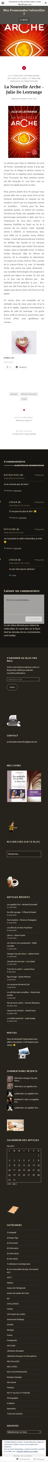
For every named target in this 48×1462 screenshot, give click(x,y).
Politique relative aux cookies (27, 1451)
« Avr (9, 1184)
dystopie (13, 394)
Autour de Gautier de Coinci (18, 1293)
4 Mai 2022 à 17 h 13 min (19, 505)
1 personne (17, 490)
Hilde (16, 1078)
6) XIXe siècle (12, 1259)
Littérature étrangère (15, 1351)
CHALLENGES (13, 1304)
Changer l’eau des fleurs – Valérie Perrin (23, 954)
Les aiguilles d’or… (31, 1086)
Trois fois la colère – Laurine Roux (20, 969)
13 (29, 1165)
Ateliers (10, 1283)
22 (39, 1170)
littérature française (29, 394)
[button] (17, 786)
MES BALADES (13, 1361)
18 (19, 1170)
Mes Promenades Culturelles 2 (24, 11)
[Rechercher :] (24, 854)
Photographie (12, 1398)
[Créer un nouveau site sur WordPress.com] (24, 3)
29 (39, 1175)
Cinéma (10, 1309)
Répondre (40, 475)
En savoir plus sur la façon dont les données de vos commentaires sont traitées (22, 632)
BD (8, 1298)
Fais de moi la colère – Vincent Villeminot (23, 1003)
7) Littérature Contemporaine (23, 76)
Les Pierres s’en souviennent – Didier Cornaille (22, 944)
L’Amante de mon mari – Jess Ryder (21, 961)
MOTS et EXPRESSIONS (17, 1372)
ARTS (9, 1277)
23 (9, 1175)
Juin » (14, 1184)
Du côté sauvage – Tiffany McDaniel (21, 912)
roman (24, 399)
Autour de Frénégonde (16, 1288)
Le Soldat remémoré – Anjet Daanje (21, 1018)
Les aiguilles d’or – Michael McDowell (22, 905)
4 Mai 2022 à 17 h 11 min (19, 563)
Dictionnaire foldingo (15, 1319)
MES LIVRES (12, 1367)
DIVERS (10, 1325)
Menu (25, 20)
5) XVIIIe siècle (13, 1254)
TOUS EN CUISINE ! (15, 1414)
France (9, 1335)
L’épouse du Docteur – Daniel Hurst (21, 1011)
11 (19, 1165)
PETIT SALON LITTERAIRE (18, 1393)
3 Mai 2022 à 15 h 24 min (14, 478)
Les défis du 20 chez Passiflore (19, 928)
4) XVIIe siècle (12, 1248)
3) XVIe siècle (12, 1243)
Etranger (10, 1330)
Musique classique (14, 1377)
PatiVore (10, 529)
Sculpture (11, 1403)
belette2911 (19, 1099)
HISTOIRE (11, 1346)
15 (39, 1165)
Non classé (11, 1382)
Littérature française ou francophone (22, 1356)
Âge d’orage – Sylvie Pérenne (19, 977)
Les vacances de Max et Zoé (18, 984)
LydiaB (22, 99)
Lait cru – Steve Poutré (16, 935)
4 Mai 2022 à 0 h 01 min (13, 532)
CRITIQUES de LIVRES (17, 78)
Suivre (12, 687)
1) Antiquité (11, 1232)
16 (9, 1170)
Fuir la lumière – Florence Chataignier (22, 920)
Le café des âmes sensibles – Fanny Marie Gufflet (23, 993)
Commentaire (33, 619)
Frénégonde (12, 1340)
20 (29, 1170)
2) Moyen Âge (12, 1238)
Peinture (10, 1388)
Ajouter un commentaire (29, 465)
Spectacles (11, 1409)
